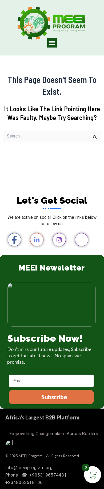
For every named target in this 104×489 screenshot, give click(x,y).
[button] (52, 43)
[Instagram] (59, 239)
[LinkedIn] (36, 239)
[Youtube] (81, 239)
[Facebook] (14, 239)
